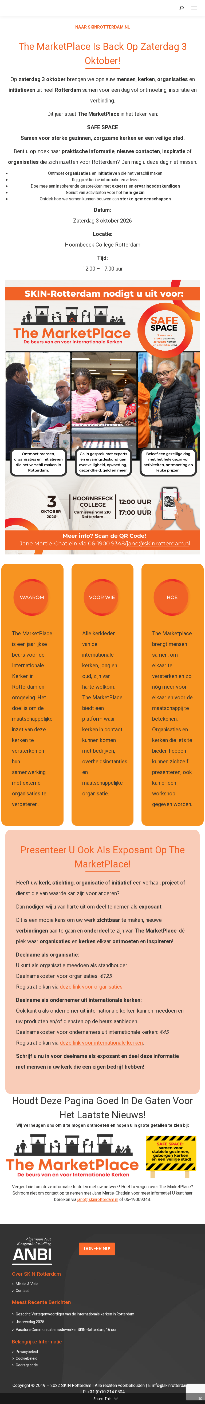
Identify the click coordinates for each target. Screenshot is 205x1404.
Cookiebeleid (26, 1358)
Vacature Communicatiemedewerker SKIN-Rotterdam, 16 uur (66, 1329)
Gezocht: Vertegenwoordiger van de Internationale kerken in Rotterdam (75, 1314)
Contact (22, 1291)
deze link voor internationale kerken (101, 1043)
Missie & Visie (27, 1284)
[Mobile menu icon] (194, 8)
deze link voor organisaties (91, 987)
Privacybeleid (27, 1352)
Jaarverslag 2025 (30, 1322)
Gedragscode (27, 1365)
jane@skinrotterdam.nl (97, 1199)
